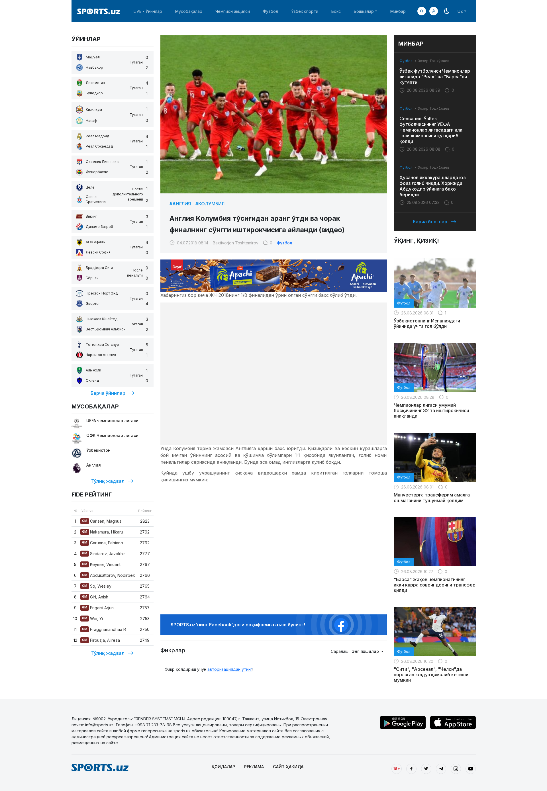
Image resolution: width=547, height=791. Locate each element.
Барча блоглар (430, 221)
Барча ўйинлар (108, 393)
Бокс (336, 11)
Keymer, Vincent (101, 564)
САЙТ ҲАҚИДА (288, 766)
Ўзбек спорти (304, 11)
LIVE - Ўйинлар (148, 11)
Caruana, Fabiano (102, 542)
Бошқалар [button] (364, 11)
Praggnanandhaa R (104, 629)
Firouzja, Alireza (101, 640)
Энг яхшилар (366, 651)
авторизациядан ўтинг (229, 669)
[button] (433, 11)
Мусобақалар (188, 11)
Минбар (398, 11)
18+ (396, 768)
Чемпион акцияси (232, 11)
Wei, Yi (92, 618)
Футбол (270, 11)
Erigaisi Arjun (98, 607)
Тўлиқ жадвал (107, 481)
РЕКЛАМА (254, 766)
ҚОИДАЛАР (223, 766)
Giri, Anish (95, 596)
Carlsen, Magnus (101, 521)
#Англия (180, 204)
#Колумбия (209, 204)
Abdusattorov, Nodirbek (108, 575)
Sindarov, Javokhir (103, 553)
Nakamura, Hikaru (102, 532)
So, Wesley (96, 586)
